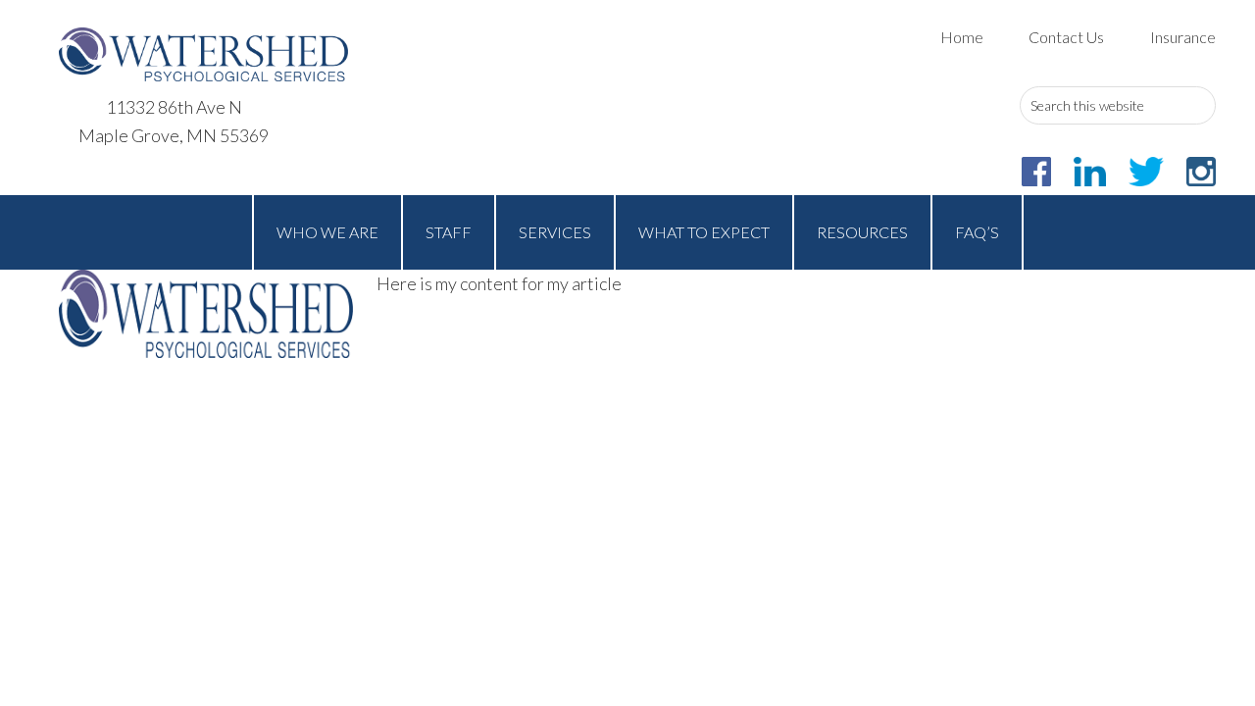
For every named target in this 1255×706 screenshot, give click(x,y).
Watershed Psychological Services (203, 54)
